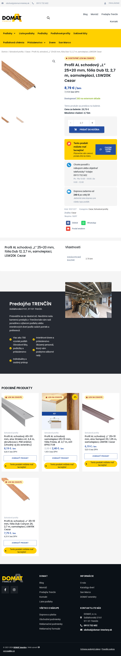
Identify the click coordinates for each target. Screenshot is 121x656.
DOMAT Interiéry (20, 647)
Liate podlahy (46, 601)
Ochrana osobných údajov (90, 649)
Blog (85, 14)
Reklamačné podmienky (51, 624)
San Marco (85, 592)
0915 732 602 (80, 175)
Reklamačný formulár (49, 628)
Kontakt (114, 21)
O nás (83, 583)
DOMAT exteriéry (88, 597)
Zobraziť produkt (20, 458)
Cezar (27, 52)
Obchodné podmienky (50, 619)
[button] (54, 61)
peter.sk (9, 651)
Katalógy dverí (87, 587)
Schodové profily (16, 52)
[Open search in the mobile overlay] (48, 17)
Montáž (94, 14)
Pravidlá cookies (108, 649)
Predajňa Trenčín (109, 14)
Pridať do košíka (89, 129)
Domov (5, 52)
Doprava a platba (47, 614)
